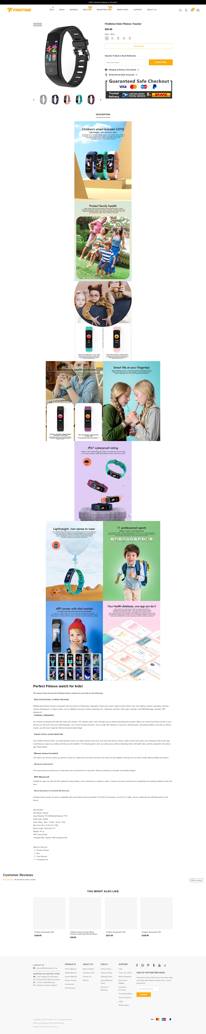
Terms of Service (51, 1027)
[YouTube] (159, 965)
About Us (36, 1023)
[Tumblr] (154, 965)
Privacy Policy (38, 1027)
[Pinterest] (148, 965)
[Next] (99, 99)
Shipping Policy (47, 1023)
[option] (67, 57)
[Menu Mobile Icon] (198, 10)
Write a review (196, 880)
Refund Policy (59, 1023)
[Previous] (35, 99)
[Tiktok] (165, 965)
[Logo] (21, 10)
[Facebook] (137, 965)
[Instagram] (142, 965)
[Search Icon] (180, 10)
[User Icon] (186, 10)
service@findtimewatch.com (46, 968)
